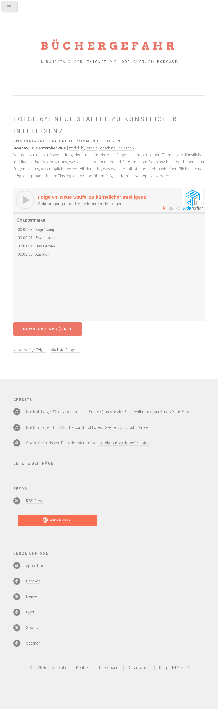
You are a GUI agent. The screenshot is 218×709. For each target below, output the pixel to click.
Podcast (167, 61)
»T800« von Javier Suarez (79, 411)
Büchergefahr (109, 46)
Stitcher (33, 643)
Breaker (33, 580)
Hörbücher (132, 61)
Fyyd (30, 612)
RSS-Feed (35, 500)
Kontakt (83, 667)
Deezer (32, 596)
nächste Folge (65, 349)
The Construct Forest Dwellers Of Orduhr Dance (108, 427)
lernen (91, 147)
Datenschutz (138, 667)
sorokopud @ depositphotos (124, 442)
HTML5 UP (180, 667)
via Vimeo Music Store (173, 411)
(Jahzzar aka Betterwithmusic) (127, 411)
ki (82, 147)
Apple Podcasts (39, 565)
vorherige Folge (29, 349)
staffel (74, 147)
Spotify (32, 627)
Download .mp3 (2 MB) (47, 329)
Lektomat (95, 61)
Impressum (108, 667)
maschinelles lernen (116, 147)
